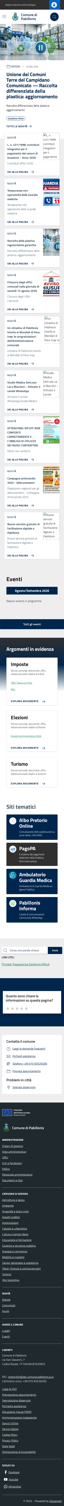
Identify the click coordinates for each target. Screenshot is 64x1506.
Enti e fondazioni (12, 1163)
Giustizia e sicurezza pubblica (19, 1246)
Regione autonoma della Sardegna (20, 4)
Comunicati (8, 1305)
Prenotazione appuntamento (19, 1395)
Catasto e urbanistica (14, 1228)
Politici (6, 1169)
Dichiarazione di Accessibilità (19, 1452)
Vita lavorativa (10, 1280)
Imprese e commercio (14, 1251)
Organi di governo (12, 1146)
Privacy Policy (10, 1440)
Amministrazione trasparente (19, 1417)
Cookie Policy (10, 1435)
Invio (55, 950)
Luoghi (6, 1331)
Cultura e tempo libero (15, 1234)
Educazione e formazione (16, 1240)
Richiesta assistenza (14, 1406)
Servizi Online (10, 1423)
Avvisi (5, 1311)
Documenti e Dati (12, 1180)
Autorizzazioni (10, 1223)
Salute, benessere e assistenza (20, 1263)
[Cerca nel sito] (54, 17)
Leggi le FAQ (9, 1389)
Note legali (8, 1446)
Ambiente (8, 1205)
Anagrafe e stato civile (15, 1211)
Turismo (6, 1274)
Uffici (5, 1157)
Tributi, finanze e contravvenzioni (21, 1268)
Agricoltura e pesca (13, 1200)
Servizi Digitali (10, 1429)
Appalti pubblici (11, 1217)
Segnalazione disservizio (16, 1400)
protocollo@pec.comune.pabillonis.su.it (31, 1377)
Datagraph (55, 1501)
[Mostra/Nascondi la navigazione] (4, 16)
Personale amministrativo (17, 1174)
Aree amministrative (14, 1152)
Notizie (6, 1299)
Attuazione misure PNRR (16, 1412)
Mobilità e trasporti (13, 1257)
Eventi (6, 1336)
